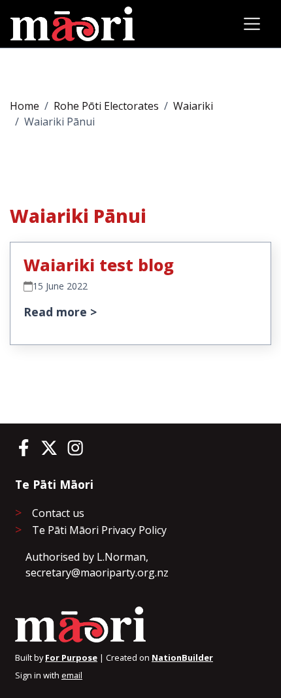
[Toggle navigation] (252, 24)
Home (24, 106)
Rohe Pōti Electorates (106, 106)
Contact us (58, 513)
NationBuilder (182, 657)
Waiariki (193, 106)
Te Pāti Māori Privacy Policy (99, 530)
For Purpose (71, 657)
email (71, 675)
